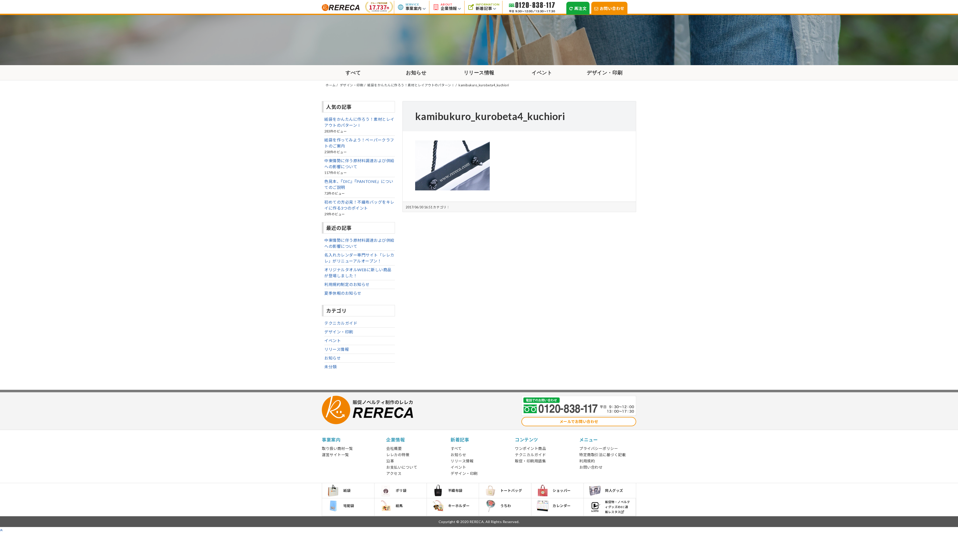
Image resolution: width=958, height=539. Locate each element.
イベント (542, 72)
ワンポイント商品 (530, 448)
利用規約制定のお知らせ (347, 284)
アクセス (393, 473)
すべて (353, 72)
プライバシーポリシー (598, 448)
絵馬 (399, 506)
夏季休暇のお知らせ (342, 293)
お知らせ (416, 72)
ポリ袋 (401, 490)
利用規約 (587, 461)
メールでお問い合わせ (579, 421)
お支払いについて (401, 467)
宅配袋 (348, 506)
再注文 (580, 8)
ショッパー (562, 490)
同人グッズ (614, 490)
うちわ (505, 506)
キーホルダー (459, 506)
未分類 (330, 366)
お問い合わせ (612, 8)
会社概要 (394, 448)
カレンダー (562, 506)
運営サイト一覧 (335, 454)
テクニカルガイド (340, 323)
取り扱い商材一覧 (337, 448)
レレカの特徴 (397, 454)
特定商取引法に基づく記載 (602, 454)
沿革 (390, 461)
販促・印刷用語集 (530, 461)
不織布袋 (455, 490)
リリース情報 (479, 72)
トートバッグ (511, 490)
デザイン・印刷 (605, 72)
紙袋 (347, 490)
